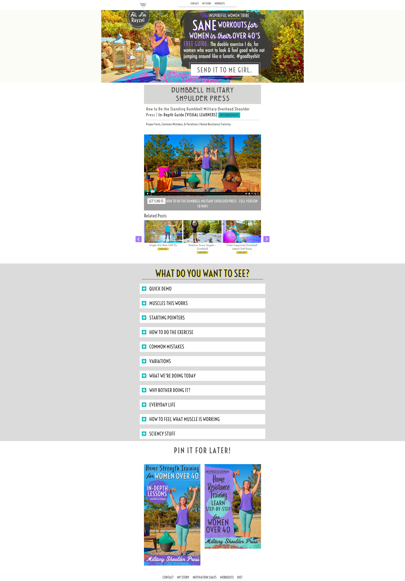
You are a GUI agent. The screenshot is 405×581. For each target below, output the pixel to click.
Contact (194, 3)
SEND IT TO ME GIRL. (224, 70)
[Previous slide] (139, 239)
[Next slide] (266, 239)
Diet (239, 578)
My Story (206, 3)
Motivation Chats (205, 578)
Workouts (220, 3)
